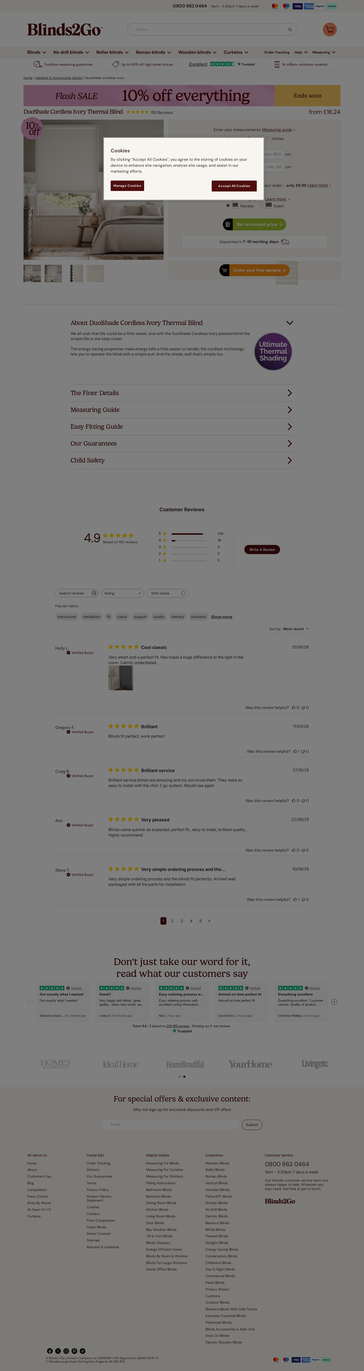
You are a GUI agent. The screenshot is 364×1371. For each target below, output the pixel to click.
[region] (183, 168)
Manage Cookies (127, 186)
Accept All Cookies (234, 186)
